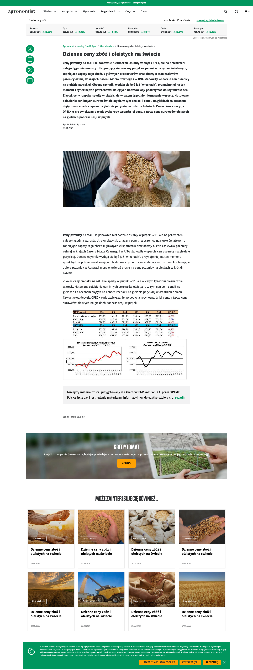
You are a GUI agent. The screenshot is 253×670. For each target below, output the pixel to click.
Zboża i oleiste (107, 46)
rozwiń (180, 397)
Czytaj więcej (190, 662)
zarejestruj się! (139, 3)
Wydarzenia (89, 11)
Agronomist (68, 46)
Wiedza (47, 11)
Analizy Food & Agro (86, 46)
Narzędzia (67, 11)
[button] (30, 49)
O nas (144, 11)
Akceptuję (212, 662)
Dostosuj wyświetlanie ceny (210, 20)
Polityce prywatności (93, 652)
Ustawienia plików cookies (158, 662)
